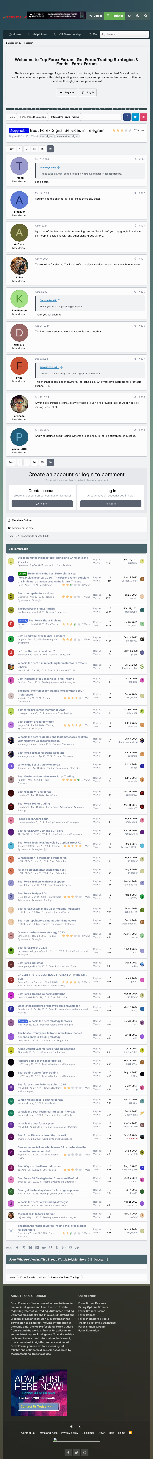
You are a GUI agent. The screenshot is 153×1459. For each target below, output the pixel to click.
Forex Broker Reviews (59, 885)
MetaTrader (45, 585)
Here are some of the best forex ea (39, 1060)
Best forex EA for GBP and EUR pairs (40, 830)
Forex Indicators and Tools (61, 670)
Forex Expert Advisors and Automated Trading (41, 985)
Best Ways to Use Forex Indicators (39, 1166)
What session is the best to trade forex (42, 857)
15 (42, 148)
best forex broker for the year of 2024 (41, 709)
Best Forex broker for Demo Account (41, 752)
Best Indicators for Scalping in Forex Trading (46, 678)
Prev (11, 148)
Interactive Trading (36, 1311)
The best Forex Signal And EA (36, 608)
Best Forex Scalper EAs (32, 893)
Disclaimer (88, 1432)
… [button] (27, 148)
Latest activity (13, 42)
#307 (142, 358)
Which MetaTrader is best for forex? (40, 1099)
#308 (142, 397)
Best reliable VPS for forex (34, 791)
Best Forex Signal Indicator (46, 620)
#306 (142, 325)
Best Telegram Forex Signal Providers (41, 635)
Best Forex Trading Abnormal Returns (41, 993)
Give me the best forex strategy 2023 (41, 932)
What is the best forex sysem (36, 1123)
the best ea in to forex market (36, 1213)
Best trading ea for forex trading (38, 1072)
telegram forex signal (67, 136)
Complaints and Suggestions (55, 1040)
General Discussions (56, 612)
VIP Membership (70, 34)
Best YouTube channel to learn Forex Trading (46, 776)
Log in (112, 503)
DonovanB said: (48, 300)
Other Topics (49, 1169)
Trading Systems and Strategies (58, 682)
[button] (138, 16)
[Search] (146, 16)
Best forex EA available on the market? (42, 1135)
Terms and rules (47, 1432)
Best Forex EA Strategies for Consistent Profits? (48, 1178)
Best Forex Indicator (30, 962)
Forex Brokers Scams (91, 1311)
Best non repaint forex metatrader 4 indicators (47, 920)
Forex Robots (86, 1314)
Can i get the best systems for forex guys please (48, 1190)
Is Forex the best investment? (36, 651)
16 (50, 148)
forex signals (46, 136)
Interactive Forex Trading (58, 565)
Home (17, 34)
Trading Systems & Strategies (97, 1322)
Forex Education (58, 861)
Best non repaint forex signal (36, 593)
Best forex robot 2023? (32, 947)
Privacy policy (69, 1432)
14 (34, 148)
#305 (142, 291)
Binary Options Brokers (93, 1307)
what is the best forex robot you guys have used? (49, 1005)
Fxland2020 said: (49, 367)
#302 (142, 193)
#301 (142, 159)
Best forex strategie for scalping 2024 (42, 1084)
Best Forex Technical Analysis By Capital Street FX (49, 842)
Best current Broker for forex (36, 721)
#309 (142, 430)
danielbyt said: (48, 167)
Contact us (28, 1432)
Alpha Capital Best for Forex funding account (46, 1048)
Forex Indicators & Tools (93, 1318)
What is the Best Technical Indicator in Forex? (46, 1111)
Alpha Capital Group (56, 1052)
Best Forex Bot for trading (34, 803)
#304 (142, 258)
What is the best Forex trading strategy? (43, 1202)
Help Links (40, 34)
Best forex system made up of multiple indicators (49, 908)
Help (112, 1432)
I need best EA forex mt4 (33, 818)
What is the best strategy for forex (50, 1020)
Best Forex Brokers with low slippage (41, 881)
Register (28, 42)
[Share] (135, 159)
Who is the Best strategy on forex (39, 764)
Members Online (22, 520)
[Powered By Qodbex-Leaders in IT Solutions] (76, 1441)
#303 (142, 225)
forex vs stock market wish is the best (41, 869)
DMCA (101, 1432)
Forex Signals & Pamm (92, 1326)
